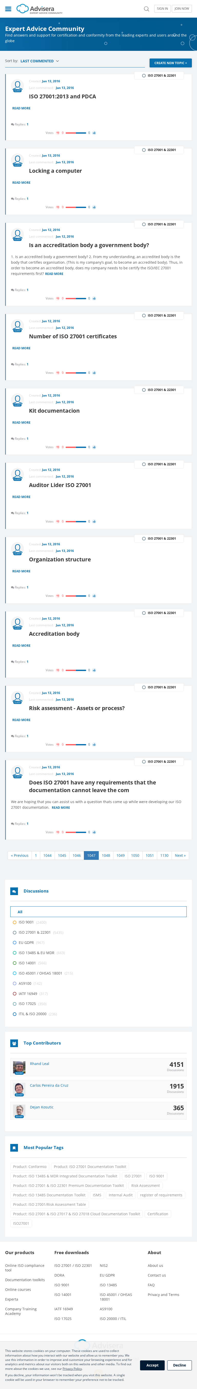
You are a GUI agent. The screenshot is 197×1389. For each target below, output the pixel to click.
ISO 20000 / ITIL (113, 1318)
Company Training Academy (21, 1311)
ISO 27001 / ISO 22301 (73, 1265)
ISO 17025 (63, 1318)
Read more (21, 108)
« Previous (19, 855)
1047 (91, 855)
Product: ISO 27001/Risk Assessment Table (49, 1204)
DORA (59, 1275)
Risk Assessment (145, 1185)
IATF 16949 (63, 1308)
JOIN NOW (182, 8)
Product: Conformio (29, 1166)
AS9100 (106, 1308)
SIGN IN (162, 8)
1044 (47, 855)
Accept (152, 1365)
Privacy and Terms (163, 1294)
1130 (164, 855)
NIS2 (104, 1265)
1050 (135, 855)
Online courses (18, 1289)
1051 (150, 855)
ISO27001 (21, 1223)
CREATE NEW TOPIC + (170, 63)
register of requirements (161, 1195)
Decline (179, 1365)
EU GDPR (107, 1275)
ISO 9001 (156, 1176)
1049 (120, 855)
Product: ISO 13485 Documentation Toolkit (49, 1195)
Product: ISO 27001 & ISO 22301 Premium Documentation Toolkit (68, 1185)
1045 (62, 855)
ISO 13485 (108, 1284)
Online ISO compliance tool (24, 1267)
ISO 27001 (133, 1176)
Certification (157, 1213)
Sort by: (12, 60)
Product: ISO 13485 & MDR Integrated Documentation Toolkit (65, 1176)
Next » (180, 855)
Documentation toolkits (25, 1279)
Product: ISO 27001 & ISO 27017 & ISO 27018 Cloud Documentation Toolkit (76, 1213)
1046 (77, 855)
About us (155, 1265)
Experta (11, 1299)
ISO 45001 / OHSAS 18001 (116, 1297)
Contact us (157, 1275)
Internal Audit (121, 1195)
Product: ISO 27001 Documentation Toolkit (90, 1166)
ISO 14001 (63, 1294)
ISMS (97, 1195)
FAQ (151, 1284)
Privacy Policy (72, 1369)
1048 (106, 855)
